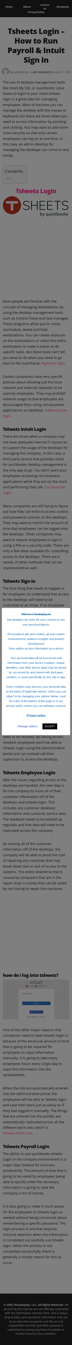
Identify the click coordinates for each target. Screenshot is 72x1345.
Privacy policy (36, 715)
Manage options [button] (28, 726)
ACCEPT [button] (50, 726)
